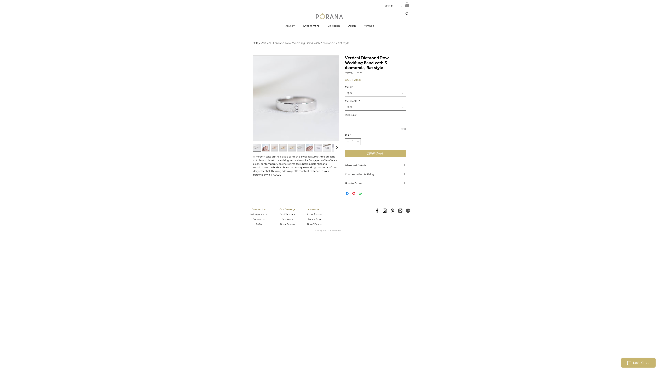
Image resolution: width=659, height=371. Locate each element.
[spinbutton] (353, 142)
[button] (394, 6)
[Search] (407, 13)
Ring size (351, 114)
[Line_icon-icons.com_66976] (400, 210)
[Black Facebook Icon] (377, 210)
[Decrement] (347, 142)
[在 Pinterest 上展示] (354, 193)
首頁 (256, 43)
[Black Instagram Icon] (385, 210)
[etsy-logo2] (408, 210)
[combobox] (375, 93)
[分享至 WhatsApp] (360, 193)
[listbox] (394, 6)
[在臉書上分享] (347, 193)
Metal (349, 86)
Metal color (352, 101)
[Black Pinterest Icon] (392, 210)
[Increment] (358, 142)
